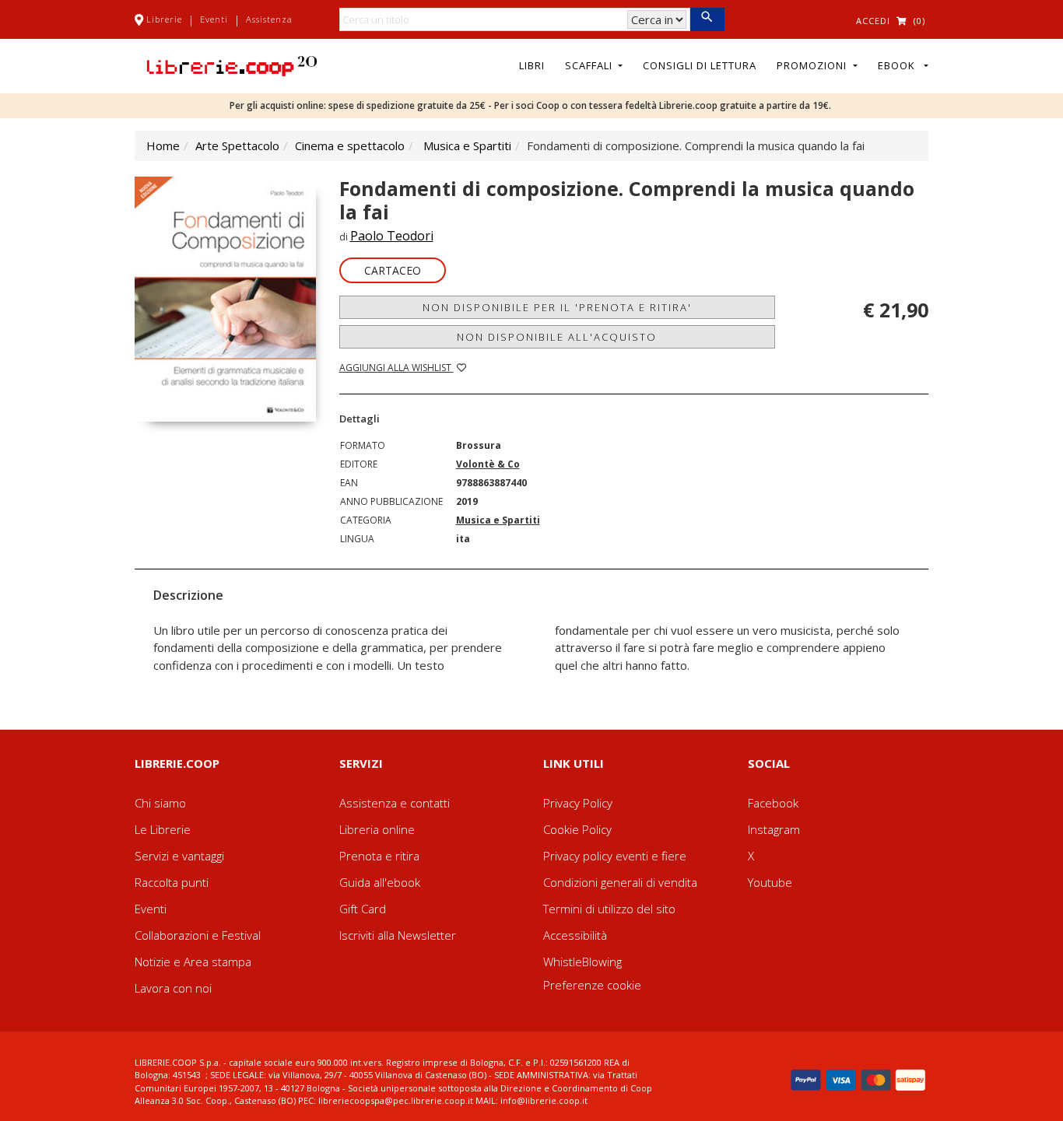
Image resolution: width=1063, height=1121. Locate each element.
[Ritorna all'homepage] (232, 64)
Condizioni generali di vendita (620, 882)
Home (163, 145)
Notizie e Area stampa (193, 961)
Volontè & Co (488, 464)
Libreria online (377, 829)
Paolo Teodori (391, 235)
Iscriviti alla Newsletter (397, 935)
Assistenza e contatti (394, 803)
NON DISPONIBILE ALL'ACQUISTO (557, 337)
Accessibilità (575, 935)
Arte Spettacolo (237, 145)
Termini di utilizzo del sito (609, 908)
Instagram (774, 829)
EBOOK (899, 65)
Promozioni (813, 65)
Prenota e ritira (379, 856)
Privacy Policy (577, 803)
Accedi (873, 20)
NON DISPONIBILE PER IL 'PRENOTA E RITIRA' (557, 307)
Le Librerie (163, 829)
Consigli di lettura (699, 65)
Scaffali (590, 65)
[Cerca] (706, 19)
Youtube (770, 882)
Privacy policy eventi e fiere (614, 856)
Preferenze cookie (592, 985)
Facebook (773, 803)
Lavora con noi (173, 988)
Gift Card (362, 908)
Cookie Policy (577, 829)
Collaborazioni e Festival (198, 935)
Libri (532, 65)
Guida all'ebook (379, 882)
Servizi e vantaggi (179, 856)
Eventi (214, 19)
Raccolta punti (172, 882)
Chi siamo (160, 803)
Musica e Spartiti (467, 145)
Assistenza (269, 19)
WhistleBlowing (582, 961)
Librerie (164, 19)
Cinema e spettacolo (350, 145)
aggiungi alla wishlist (396, 367)
